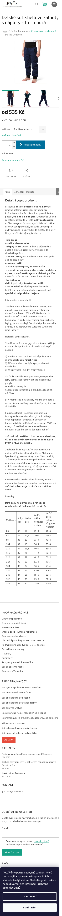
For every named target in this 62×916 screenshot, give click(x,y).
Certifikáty (7, 658)
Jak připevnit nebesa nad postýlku (19, 733)
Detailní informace (11, 160)
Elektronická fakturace (13, 773)
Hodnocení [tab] (18, 192)
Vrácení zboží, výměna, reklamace (19, 632)
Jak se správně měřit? (13, 667)
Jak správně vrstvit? (12, 708)
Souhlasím (29, 907)
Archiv (8, 739)
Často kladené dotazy (13, 649)
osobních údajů (41, 841)
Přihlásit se (11, 852)
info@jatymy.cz (15, 791)
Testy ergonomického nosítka (17, 662)
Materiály (6, 653)
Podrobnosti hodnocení (43, 31)
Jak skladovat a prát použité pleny (19, 728)
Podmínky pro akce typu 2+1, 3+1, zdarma (23, 645)
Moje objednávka (10, 627)
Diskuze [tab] (30, 192)
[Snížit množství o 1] (14, 147)
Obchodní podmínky (12, 619)
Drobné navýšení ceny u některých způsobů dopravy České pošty (29, 764)
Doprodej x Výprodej (12, 671)
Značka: (13, 35)
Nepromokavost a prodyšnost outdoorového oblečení (30, 718)
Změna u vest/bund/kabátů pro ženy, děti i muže (27, 754)
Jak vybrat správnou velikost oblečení (21, 687)
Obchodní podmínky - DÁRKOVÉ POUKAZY (23, 640)
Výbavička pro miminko (13, 723)
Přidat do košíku (32, 144)
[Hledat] (36, 4)
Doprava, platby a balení (14, 636)
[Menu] (54, 4)
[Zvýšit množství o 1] (14, 143)
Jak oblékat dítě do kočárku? (17, 698)
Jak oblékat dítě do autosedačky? (19, 703)
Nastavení (29, 896)
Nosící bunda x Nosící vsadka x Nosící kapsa (24, 713)
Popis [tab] (8, 192)
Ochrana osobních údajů (14, 623)
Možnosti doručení (11, 135)
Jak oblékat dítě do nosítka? (16, 692)
